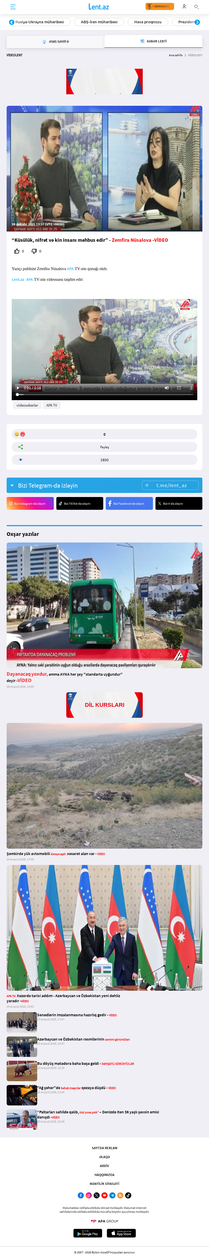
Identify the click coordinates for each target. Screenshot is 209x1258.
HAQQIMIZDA (104, 1174)
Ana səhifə (175, 55)
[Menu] (13, 7)
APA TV (51, 405)
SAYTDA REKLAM (104, 1148)
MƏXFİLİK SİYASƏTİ (104, 1183)
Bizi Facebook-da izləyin (128, 503)
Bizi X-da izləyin (173, 503)
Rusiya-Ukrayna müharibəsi (39, 22)
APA (70, 268)
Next (197, 22)
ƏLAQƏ (104, 1157)
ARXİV (104, 1165)
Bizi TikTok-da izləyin (77, 503)
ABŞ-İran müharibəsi (99, 22)
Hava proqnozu (148, 22)
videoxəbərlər (27, 405)
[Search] (196, 6)
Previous (12, 22)
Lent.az (18, 279)
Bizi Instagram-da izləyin (30, 503)
